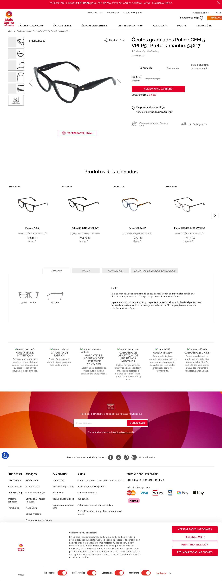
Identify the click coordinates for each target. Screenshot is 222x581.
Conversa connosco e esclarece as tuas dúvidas (101, 480)
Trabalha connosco (13, 500)
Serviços (111, 12)
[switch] (91, 572)
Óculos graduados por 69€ (63, 506)
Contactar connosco (87, 492)
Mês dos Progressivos (63, 486)
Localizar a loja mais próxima (145, 480)
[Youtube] (118, 457)
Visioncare (57, 492)
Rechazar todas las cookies (195, 552)
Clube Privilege (131, 12)
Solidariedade (15, 486)
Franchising (13, 508)
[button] (30, 82)
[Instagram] (134, 457)
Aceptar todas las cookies (195, 529)
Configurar (161, 573)
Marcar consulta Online (142, 474)
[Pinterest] (126, 457)
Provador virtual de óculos (39, 520)
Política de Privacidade (123, 432)
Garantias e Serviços (35, 492)
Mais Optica (93, 12)
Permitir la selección (194, 544)
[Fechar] (218, 2)
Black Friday (58, 480)
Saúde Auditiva (33, 486)
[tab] (146, 68)
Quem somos (14, 480)
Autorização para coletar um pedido (95, 505)
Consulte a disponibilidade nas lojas (154, 111)
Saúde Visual (32, 480)
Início (10, 31)
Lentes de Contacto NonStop (35, 500)
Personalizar (193, 537)
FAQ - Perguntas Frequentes (91, 486)
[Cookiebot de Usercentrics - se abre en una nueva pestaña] (21, 575)
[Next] (214, 215)
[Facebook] (111, 457)
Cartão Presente (33, 514)
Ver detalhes (152, 51)
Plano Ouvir (31, 508)
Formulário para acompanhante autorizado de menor (100, 512)
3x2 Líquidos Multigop (63, 499)
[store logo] (9, 19)
